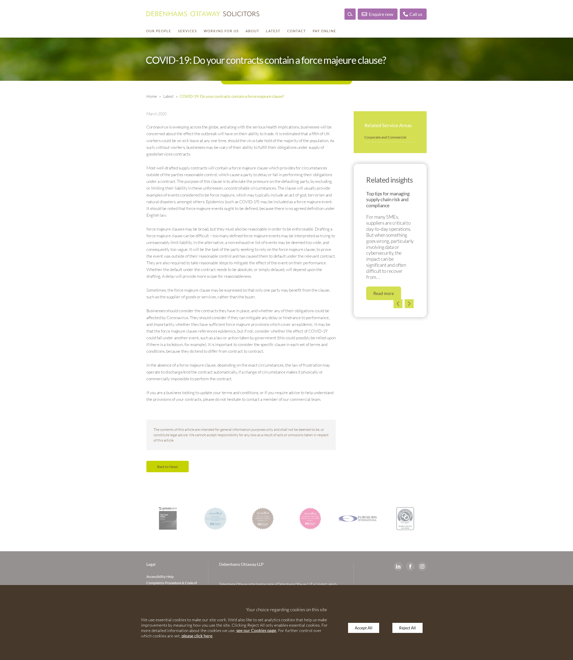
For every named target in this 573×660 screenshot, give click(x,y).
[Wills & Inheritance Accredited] (262, 518)
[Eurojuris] (357, 518)
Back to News (167, 466)
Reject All (407, 628)
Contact (296, 31)
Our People (158, 31)
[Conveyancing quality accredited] (310, 518)
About (252, 31)
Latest (273, 31)
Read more (383, 293)
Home (151, 96)
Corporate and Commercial (385, 137)
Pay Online (324, 31)
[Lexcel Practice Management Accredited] (215, 518)
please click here (197, 635)
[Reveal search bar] (350, 14)
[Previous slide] (397, 303)
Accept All (363, 628)
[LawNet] (405, 518)
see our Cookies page (256, 630)
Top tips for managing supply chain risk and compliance (387, 199)
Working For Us (221, 31)
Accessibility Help (160, 576)
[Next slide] (409, 303)
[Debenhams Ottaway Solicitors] (202, 13)
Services (187, 31)
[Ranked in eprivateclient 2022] (167, 518)
